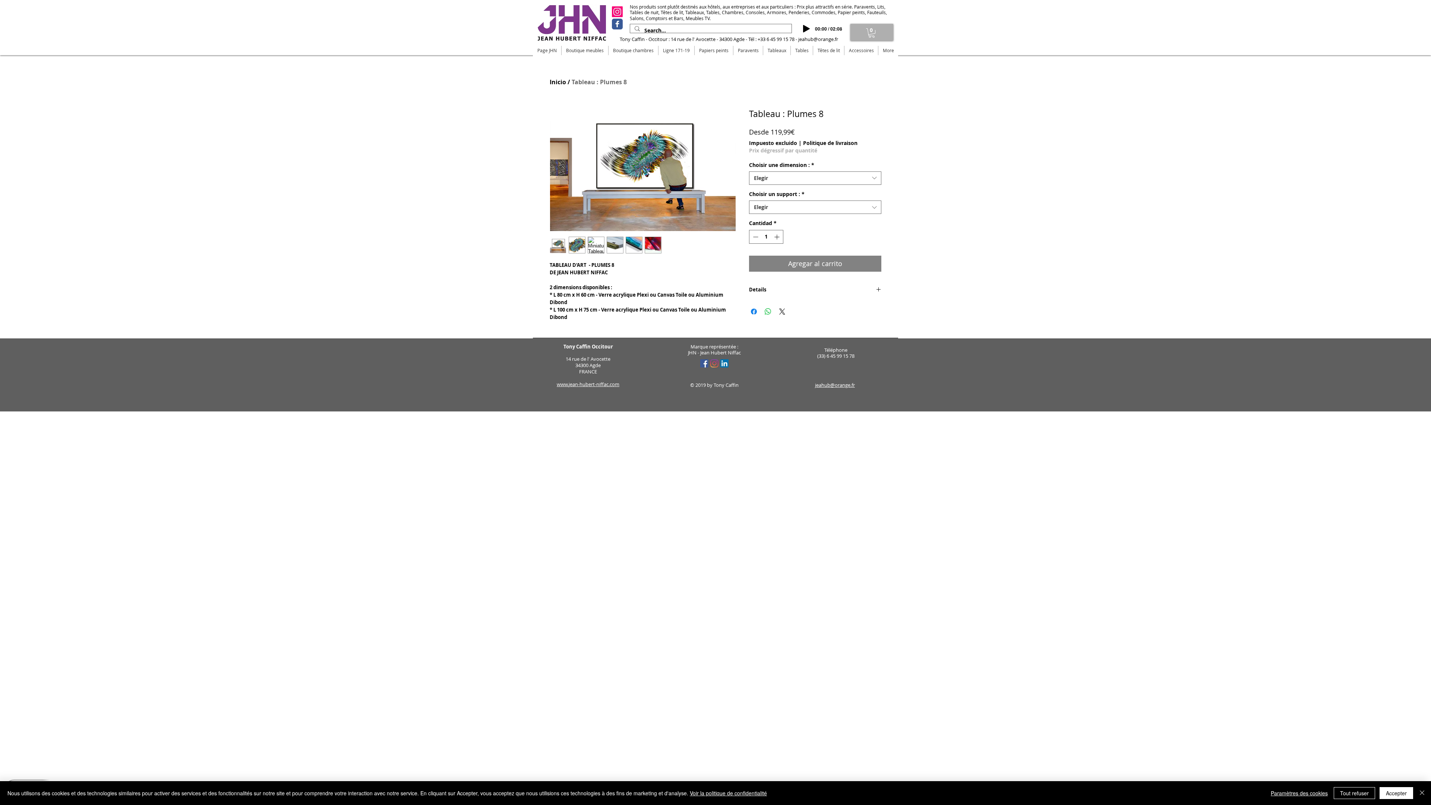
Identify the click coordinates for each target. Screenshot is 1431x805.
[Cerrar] (1422, 793)
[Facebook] (617, 24)
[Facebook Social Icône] (704, 363)
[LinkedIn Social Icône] (724, 363)
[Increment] (777, 236)
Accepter (1396, 793)
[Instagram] (617, 11)
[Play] (806, 28)
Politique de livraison (830, 142)
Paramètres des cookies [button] (1299, 793)
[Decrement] (754, 236)
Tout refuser (1354, 793)
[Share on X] (782, 311)
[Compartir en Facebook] (753, 311)
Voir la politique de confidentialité (728, 793)
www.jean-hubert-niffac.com (588, 384)
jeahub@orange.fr (818, 39)
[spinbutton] (766, 236)
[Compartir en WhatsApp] (768, 311)
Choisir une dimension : (781, 165)
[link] (871, 33)
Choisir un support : (777, 194)
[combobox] (815, 178)
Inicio (558, 82)
